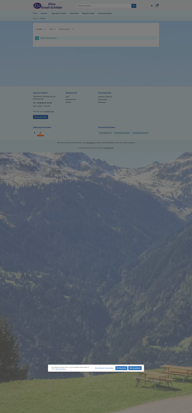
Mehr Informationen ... (61, 369)
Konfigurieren (121, 368)
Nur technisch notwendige (104, 368)
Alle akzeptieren (135, 368)
